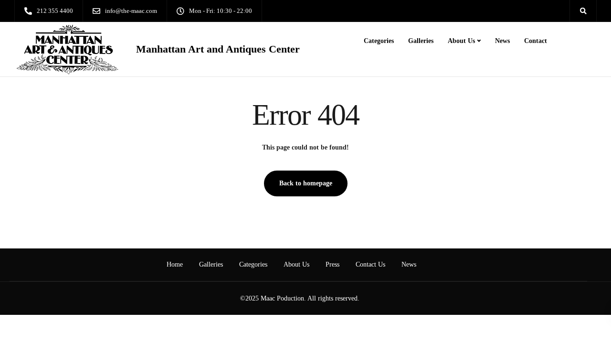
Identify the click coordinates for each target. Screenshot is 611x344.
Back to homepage (305, 183)
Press (332, 264)
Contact (535, 40)
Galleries (420, 40)
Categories (379, 40)
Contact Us (370, 264)
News (502, 40)
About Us (461, 40)
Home (175, 264)
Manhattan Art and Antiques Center (218, 49)
